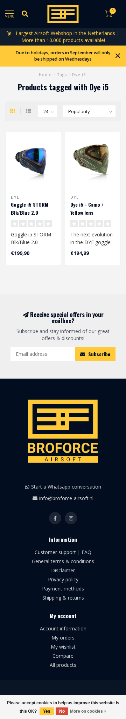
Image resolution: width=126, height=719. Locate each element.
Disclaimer (63, 570)
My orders (63, 637)
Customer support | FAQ (63, 552)
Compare (63, 655)
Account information (63, 628)
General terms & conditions (63, 561)
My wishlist (63, 646)
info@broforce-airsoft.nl (66, 498)
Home (45, 74)
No (62, 711)
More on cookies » (88, 711)
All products (63, 665)
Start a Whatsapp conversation (66, 486)
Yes (46, 711)
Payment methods (63, 588)
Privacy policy (63, 579)
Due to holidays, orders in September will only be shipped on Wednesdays (63, 56)
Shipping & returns (63, 597)
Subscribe (98, 354)
